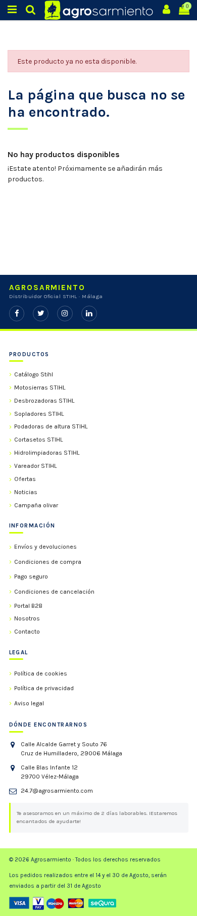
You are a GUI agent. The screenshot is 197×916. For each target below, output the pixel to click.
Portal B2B (28, 605)
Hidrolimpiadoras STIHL (47, 452)
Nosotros (27, 618)
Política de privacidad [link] (44, 688)
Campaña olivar (36, 505)
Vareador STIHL (35, 465)
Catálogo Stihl (33, 374)
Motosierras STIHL (40, 387)
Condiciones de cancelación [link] (54, 591)
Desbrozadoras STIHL (44, 400)
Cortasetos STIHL (38, 439)
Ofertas (25, 479)
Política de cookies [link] (40, 673)
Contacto (27, 631)
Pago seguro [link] (31, 576)
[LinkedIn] (89, 313)
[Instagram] (65, 313)
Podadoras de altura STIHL (51, 426)
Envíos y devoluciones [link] (45, 546)
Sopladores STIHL (39, 413)
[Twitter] (40, 313)
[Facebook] (17, 313)
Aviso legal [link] (29, 703)
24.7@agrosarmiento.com (57, 790)
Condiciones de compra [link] (47, 561)
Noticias (25, 492)
